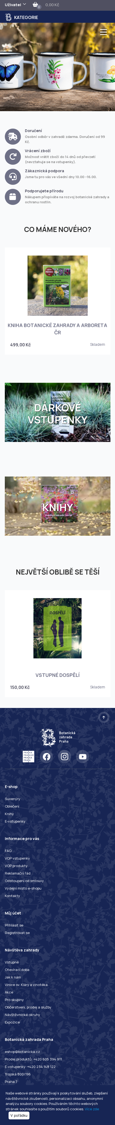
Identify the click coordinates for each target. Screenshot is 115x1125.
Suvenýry (12, 798)
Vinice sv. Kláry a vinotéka (26, 984)
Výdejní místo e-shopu (23, 888)
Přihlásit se (14, 925)
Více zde (92, 1109)
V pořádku (19, 1115)
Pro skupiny (14, 999)
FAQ (8, 850)
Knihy (9, 813)
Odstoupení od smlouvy (24, 880)
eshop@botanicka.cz (22, 1051)
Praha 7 (11, 1081)
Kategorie (26, 17)
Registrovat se (17, 932)
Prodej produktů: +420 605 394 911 (33, 1059)
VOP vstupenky (17, 858)
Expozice (12, 1022)
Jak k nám (13, 977)
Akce (9, 992)
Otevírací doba (17, 969)
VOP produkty (16, 865)
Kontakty (12, 895)
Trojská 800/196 (18, 1074)
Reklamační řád (17, 873)
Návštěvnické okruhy (22, 1014)
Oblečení (12, 806)
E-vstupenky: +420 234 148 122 (30, 1066)
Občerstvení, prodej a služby (28, 1007)
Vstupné (12, 962)
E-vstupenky (15, 821)
